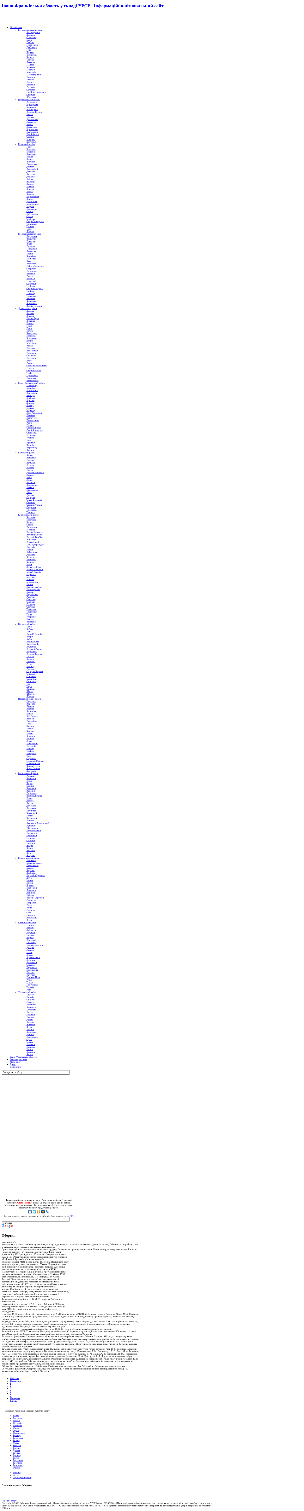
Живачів (17, 1445)
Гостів (16, 1458)
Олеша (16, 1428)
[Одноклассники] (39, 1211)
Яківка (16, 1415)
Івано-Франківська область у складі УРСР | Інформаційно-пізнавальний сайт (83, 5)
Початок (14, 1378)
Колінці (16, 1440)
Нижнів (16, 1472)
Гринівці (17, 1455)
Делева (16, 1450)
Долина (16, 1448)
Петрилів (17, 1423)
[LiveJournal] (47, 1211)
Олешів (16, 1467)
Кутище (16, 1435)
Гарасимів (18, 1460)
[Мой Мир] (43, 1211)
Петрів (16, 1420)
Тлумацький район (22, 1477)
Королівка (18, 1438)
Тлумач (16, 1475)
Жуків (16, 1443)
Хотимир (17, 1418)
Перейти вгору (9, 1500)
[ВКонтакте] (30, 1211)
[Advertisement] (50, 17)
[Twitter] (34, 1211)
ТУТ (71, 1216)
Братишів (17, 1462)
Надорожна (19, 1433)
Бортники (18, 1465)
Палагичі (17, 1425)
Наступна (15, 1398)
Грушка (16, 1453)
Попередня (15, 1381)
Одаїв (16, 1430)
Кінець (13, 1401)
